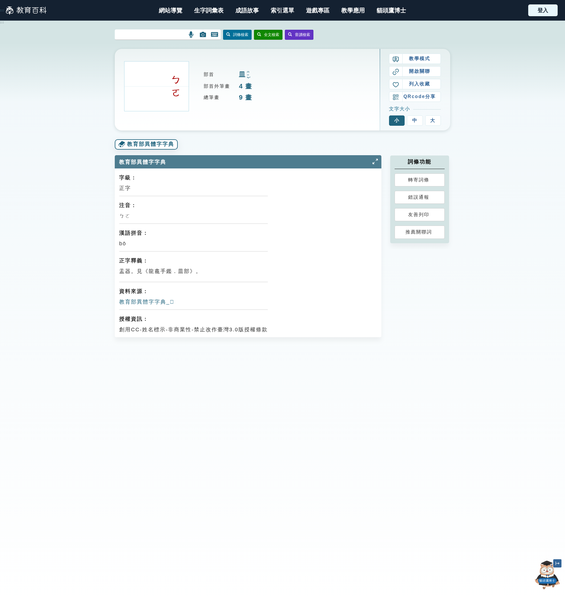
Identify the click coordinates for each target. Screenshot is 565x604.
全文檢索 (271, 34)
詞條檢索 (240, 34)
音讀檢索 (302, 34)
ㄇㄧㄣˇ (248, 75)
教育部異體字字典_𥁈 (147, 302)
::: (2, 10)
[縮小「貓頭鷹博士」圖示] (557, 563)
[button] (282, 10)
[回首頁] (26, 10)
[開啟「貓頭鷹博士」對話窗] (547, 575)
